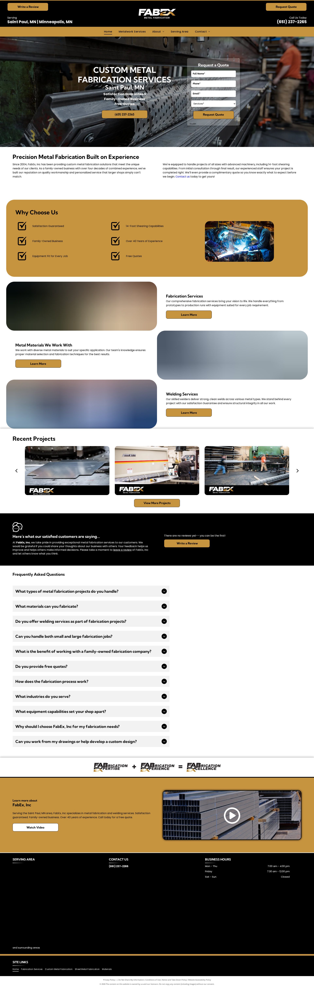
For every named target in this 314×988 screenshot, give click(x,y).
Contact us (182, 176)
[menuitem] (108, 31)
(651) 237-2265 (292, 21)
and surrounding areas (26, 947)
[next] (297, 470)
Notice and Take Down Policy (174, 980)
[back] (16, 470)
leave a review (122, 550)
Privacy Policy (109, 980)
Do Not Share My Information (131, 980)
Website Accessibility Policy (199, 980)
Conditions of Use (152, 980)
